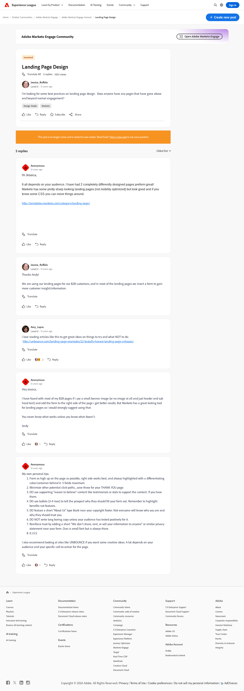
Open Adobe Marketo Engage (202, 36)
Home (6, 17)
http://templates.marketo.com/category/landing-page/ (56, 203)
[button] (222, 17)
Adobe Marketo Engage (47, 17)
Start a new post (118, 137)
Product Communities (22, 17)
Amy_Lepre (37, 327)
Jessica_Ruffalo (39, 82)
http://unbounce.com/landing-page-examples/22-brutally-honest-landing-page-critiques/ (78, 341)
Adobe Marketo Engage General (77, 17)
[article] (92, 205)
